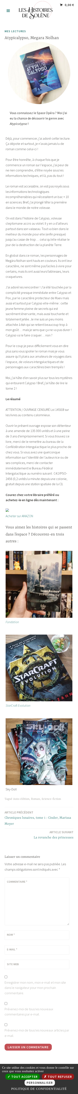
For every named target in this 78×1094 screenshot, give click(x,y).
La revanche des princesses (53, 834)
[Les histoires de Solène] (39, 20)
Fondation (12, 622)
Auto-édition (21, 799)
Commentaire (17, 882)
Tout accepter (24, 1076)
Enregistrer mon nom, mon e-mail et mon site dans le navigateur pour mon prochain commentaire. (35, 987)
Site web (13, 964)
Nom (11, 934)
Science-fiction (51, 799)
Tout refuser (59, 1076)
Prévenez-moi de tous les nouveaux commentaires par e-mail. (29, 1011)
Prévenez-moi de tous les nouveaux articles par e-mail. (37, 1033)
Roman (35, 799)
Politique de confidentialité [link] (39, 1088)
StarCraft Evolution (18, 705)
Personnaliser (40, 1082)
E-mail (12, 949)
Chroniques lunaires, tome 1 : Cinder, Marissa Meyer (38, 818)
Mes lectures (15, 31)
